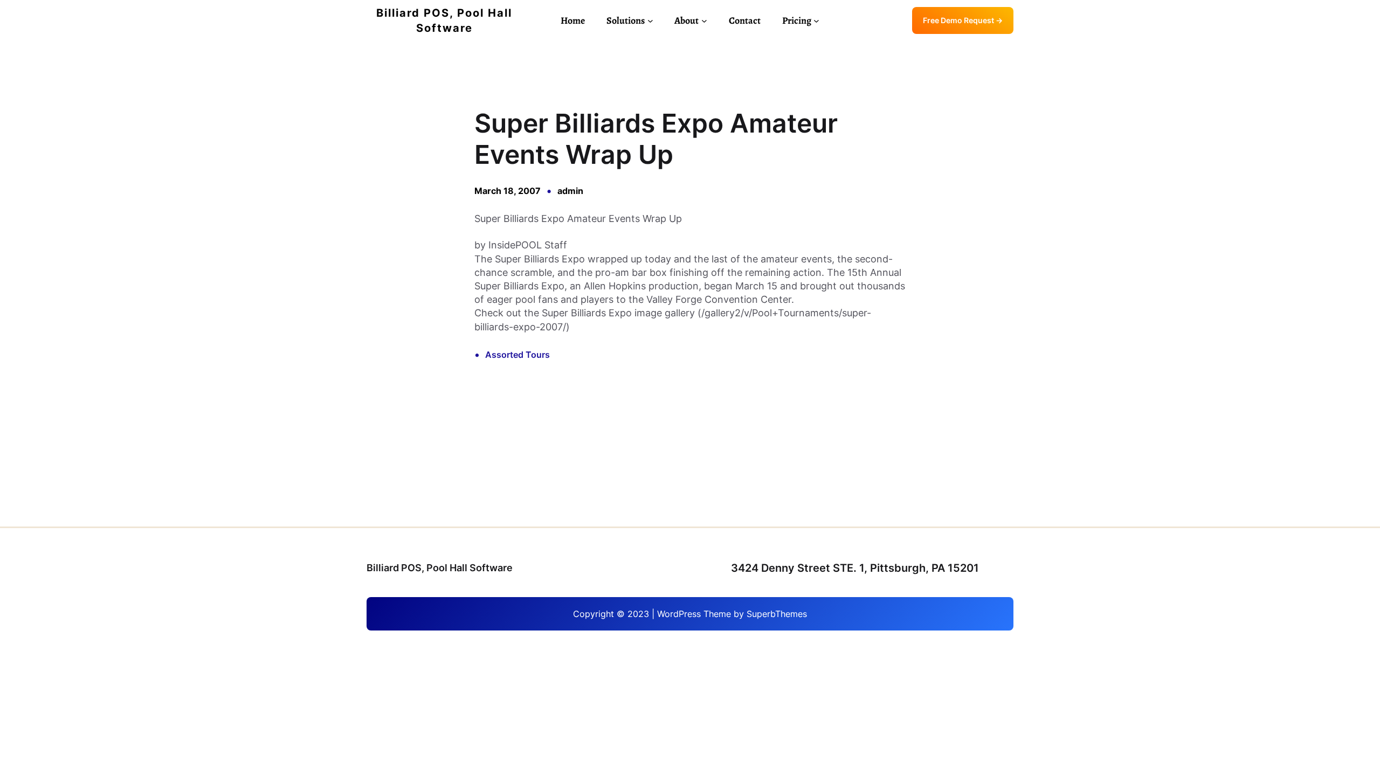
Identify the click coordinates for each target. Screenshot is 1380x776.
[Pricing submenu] (816, 21)
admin (570, 190)
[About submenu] (704, 21)
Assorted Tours (517, 354)
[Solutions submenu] (650, 21)
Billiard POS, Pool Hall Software (440, 567)
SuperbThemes (777, 613)
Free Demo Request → (963, 20)
